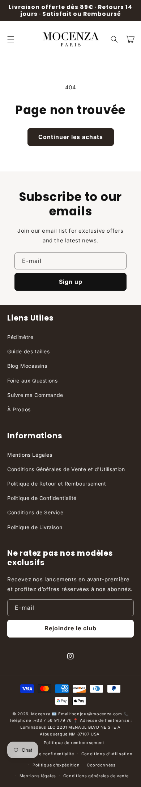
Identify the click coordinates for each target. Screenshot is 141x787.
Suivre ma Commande (35, 395)
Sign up (70, 281)
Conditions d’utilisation (107, 753)
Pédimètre (20, 337)
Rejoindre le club (70, 628)
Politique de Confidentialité (42, 498)
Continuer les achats (70, 136)
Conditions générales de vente (96, 775)
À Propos (19, 409)
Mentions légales (38, 775)
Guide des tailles (28, 351)
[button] (11, 39)
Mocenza (40, 713)
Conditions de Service (35, 512)
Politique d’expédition (56, 765)
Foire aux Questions (32, 380)
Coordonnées (101, 765)
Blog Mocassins (27, 366)
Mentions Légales (29, 455)
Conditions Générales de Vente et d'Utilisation (66, 469)
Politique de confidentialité (45, 753)
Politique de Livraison (34, 527)
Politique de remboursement (74, 742)
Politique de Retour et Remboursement (56, 483)
